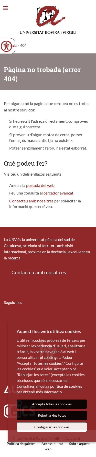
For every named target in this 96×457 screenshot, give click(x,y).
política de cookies (66, 386)
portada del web (40, 185)
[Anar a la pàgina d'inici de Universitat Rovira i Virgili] (48, 20)
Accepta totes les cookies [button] (52, 404)
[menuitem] (7, 317)
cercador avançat (58, 192)
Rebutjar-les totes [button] (52, 415)
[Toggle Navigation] (5, 8)
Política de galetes (21, 443)
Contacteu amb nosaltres (31, 200)
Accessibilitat (52, 443)
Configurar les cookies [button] (52, 427)
